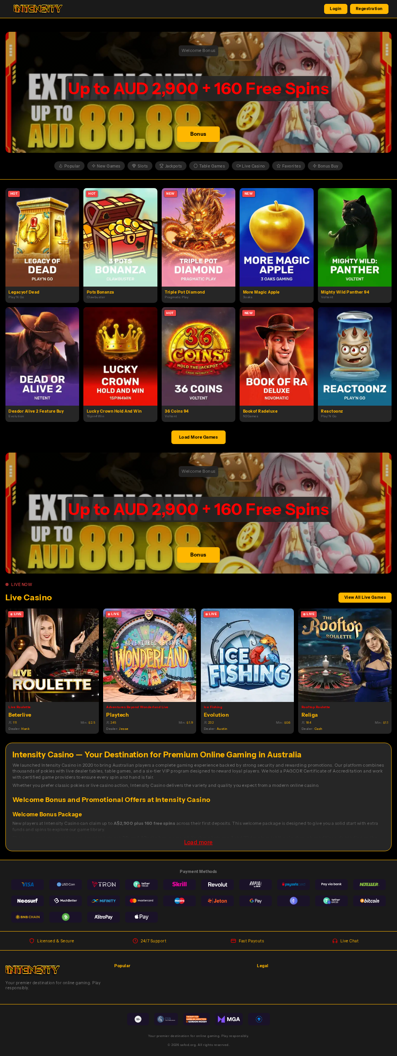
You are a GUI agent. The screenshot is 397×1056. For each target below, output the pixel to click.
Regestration (369, 8)
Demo (45, 243)
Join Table (55, 654)
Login (336, 8)
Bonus (198, 134)
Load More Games (198, 437)
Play (45, 230)
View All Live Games (365, 597)
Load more (198, 842)
